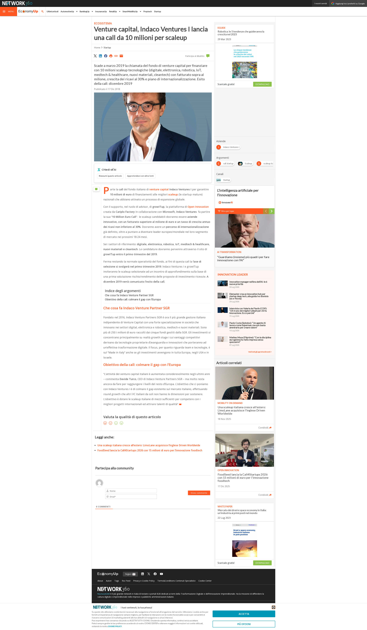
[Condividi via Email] (121, 55)
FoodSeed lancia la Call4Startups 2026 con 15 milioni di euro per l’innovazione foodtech (149, 450)
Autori (109, 580)
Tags (116, 580)
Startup (157, 11)
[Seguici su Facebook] (155, 574)
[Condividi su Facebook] (105, 55)
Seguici (128, 574)
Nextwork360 (103, 594)
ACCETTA (244, 614)
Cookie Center (205, 580)
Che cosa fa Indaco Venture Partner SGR (129, 295)
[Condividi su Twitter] (95, 55)
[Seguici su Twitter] (149, 574)
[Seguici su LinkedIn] (142, 574)
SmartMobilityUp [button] (130, 11)
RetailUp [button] (113, 11)
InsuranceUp (101, 11)
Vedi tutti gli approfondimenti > (260, 352)
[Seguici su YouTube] (161, 574)
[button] (8, 11)
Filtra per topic (227, 211)
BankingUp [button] (84, 11)
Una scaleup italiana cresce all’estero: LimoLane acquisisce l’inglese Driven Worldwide (148, 445)
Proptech (147, 11)
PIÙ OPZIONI (244, 624)
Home (97, 47)
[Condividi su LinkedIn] (100, 55)
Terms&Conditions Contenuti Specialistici (176, 580)
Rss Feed (126, 580)
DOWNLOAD (262, 84)
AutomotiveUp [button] (67, 11)
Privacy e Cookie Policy (144, 580)
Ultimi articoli (52, 11)
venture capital (159, 189)
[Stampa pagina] (111, 55)
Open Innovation (198, 206)
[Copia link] (116, 55)
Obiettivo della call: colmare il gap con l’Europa (133, 299)
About (100, 580)
